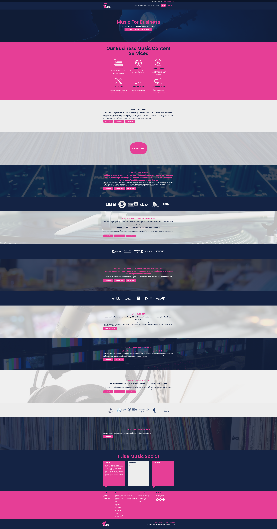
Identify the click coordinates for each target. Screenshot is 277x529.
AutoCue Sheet (158, 68)
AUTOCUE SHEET (138, 314)
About (105, 493)
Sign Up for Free (120, 236)
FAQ (104, 497)
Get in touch (130, 121)
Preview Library (119, 121)
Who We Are (108, 121)
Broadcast (118, 68)
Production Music (158, 86)
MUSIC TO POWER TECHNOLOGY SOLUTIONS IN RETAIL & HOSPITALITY (138, 268)
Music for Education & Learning (120, 509)
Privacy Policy (130, 497)
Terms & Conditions (132, 498)
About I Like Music (139, 5)
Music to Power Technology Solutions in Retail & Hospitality (120, 505)
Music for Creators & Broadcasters (120, 496)
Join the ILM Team (143, 498)
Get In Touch (130, 188)
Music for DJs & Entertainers (119, 499)
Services (117, 493)
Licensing (129, 495)
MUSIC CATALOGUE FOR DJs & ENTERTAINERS (139, 219)
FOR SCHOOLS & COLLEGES (138, 380)
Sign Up (170, 5)
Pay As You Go (138, 68)
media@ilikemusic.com (168, 1)
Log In (163, 5)
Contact (157, 5)
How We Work (108, 188)
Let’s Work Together (143, 495)
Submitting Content (143, 497)
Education (119, 86)
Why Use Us (106, 495)
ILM (116, 501)
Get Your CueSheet (110, 328)
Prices (152, 5)
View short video (138, 148)
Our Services (147, 5)
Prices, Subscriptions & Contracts (120, 515)
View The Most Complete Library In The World (138, 29)
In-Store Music (138, 86)
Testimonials (106, 498)
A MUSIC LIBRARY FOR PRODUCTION (138, 348)
